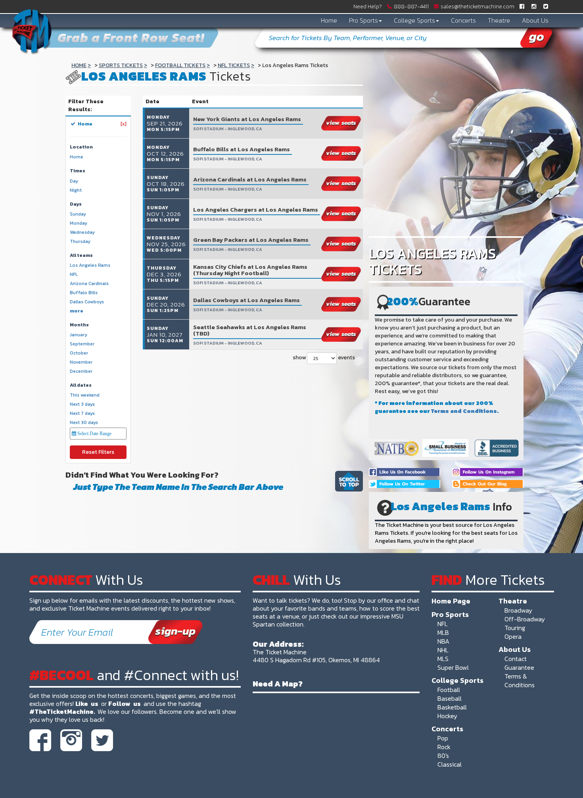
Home (329, 20)
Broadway (518, 610)
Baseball (449, 698)
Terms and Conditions (464, 411)
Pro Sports (363, 20)
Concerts (463, 20)
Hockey (447, 716)
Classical (449, 764)
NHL (443, 650)
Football (448, 689)
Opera (513, 636)
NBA (443, 641)
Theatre (499, 20)
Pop (442, 738)
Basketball (452, 707)
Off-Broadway (524, 619)
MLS (443, 658)
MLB (443, 632)
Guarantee (519, 667)
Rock (444, 747)
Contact (515, 658)
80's (443, 755)
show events (324, 357)
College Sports (414, 20)
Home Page (450, 601)
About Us (535, 20)
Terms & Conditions (519, 680)
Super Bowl (453, 667)
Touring (514, 627)
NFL (442, 623)
